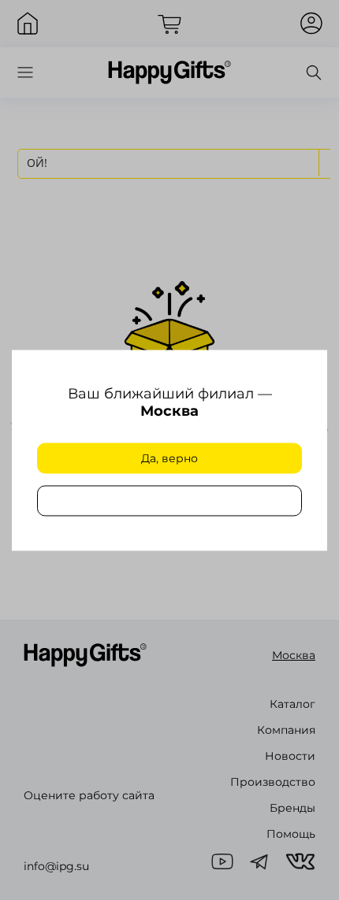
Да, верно (169, 458)
